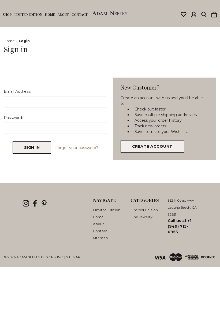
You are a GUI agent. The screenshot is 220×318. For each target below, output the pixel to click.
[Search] (204, 13)
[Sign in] (194, 13)
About (63, 14)
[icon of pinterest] (44, 203)
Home (50, 14)
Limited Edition (28, 14)
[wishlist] (183, 13)
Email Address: (17, 91)
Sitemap (100, 238)
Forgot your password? (76, 147)
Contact (80, 14)
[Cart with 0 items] (214, 13)
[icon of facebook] (35, 203)
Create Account (152, 146)
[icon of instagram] (26, 203)
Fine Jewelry (141, 217)
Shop (7, 14)
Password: (13, 117)
